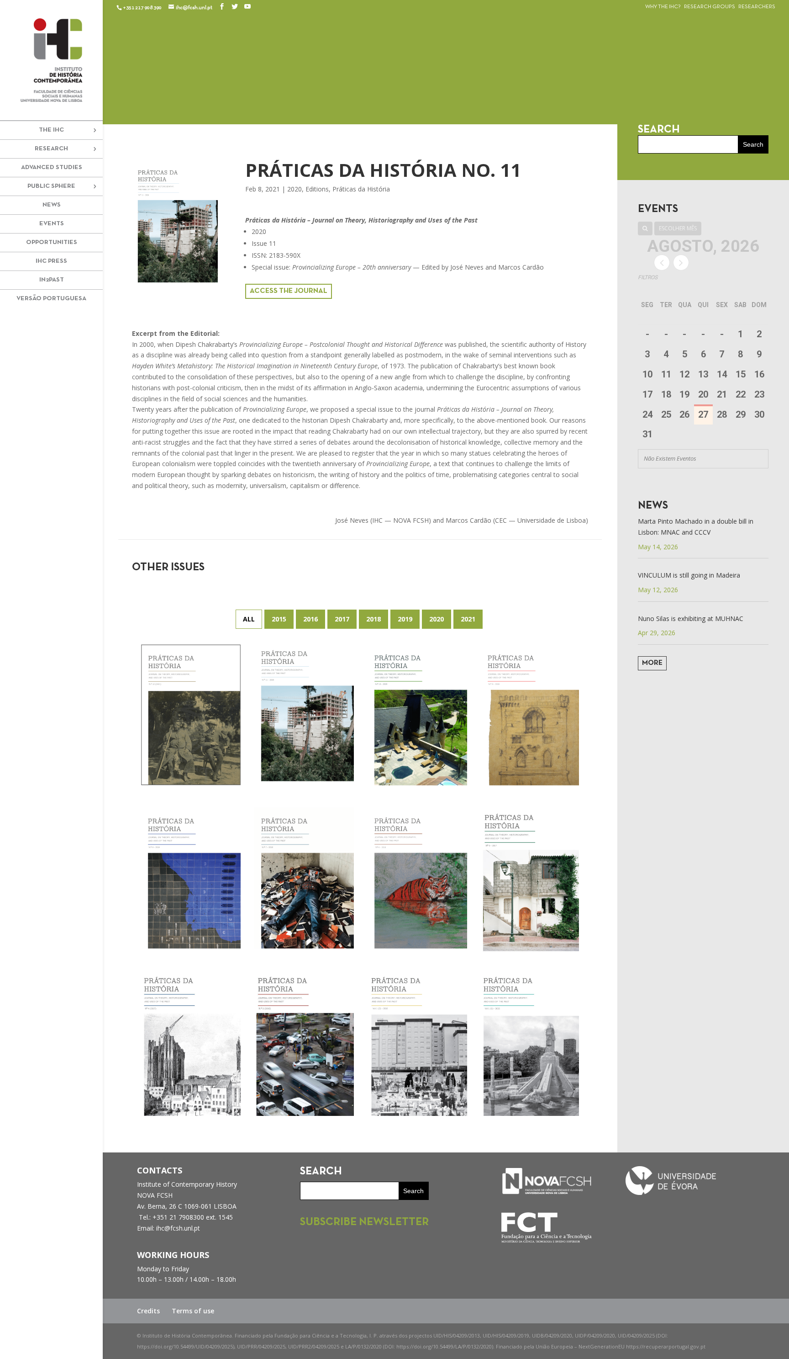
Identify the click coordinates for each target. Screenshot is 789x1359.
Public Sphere (51, 186)
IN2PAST (51, 280)
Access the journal (288, 291)
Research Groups (709, 7)
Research (51, 149)
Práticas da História (361, 189)
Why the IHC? (663, 7)
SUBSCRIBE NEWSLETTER (364, 1222)
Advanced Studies (51, 167)
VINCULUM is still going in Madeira (689, 575)
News (51, 205)
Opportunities (51, 242)
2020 (294, 189)
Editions (317, 189)
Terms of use (193, 1310)
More (652, 663)
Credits (148, 1310)
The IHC (51, 130)
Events (51, 224)
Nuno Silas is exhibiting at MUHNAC (690, 618)
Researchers (756, 7)
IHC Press (51, 261)
